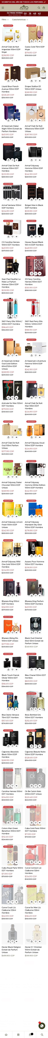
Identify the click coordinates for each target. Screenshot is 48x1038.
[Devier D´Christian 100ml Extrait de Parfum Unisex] (35, 934)
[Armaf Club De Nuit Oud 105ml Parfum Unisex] (12, 429)
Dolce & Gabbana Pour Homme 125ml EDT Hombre (35, 1024)
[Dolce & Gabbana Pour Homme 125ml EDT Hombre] (35, 1008)
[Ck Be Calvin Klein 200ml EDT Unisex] (35, 778)
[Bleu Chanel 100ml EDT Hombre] (35, 662)
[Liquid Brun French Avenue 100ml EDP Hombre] (12, 73)
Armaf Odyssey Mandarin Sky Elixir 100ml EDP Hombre (34, 524)
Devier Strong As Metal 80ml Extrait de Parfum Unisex (12, 987)
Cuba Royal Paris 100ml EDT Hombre (12, 869)
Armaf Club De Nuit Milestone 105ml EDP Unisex (34, 128)
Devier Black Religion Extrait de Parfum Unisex (11, 949)
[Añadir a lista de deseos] (12, 41)
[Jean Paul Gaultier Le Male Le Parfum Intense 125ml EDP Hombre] (12, 266)
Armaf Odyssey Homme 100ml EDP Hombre (34, 168)
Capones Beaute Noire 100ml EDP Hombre (35, 753)
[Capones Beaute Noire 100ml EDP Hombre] (35, 738)
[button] (43, 7)
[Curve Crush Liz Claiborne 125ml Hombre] (12, 894)
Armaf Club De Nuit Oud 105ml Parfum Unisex (10, 445)
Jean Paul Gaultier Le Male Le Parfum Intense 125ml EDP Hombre (11, 283)
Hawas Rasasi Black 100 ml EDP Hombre (34, 243)
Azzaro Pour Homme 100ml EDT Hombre (34, 563)
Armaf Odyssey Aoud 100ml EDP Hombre (34, 444)
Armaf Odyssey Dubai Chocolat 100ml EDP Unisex (12, 485)
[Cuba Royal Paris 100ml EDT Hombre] (12, 854)
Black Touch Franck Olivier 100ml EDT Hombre (10, 678)
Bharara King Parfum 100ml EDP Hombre (34, 602)
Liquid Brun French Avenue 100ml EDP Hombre (10, 89)
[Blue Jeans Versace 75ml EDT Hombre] (12, 701)
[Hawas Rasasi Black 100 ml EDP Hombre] (35, 229)
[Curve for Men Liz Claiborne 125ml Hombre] (35, 894)
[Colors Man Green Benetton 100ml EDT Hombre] (12, 815)
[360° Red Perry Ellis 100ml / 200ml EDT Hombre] (35, 308)
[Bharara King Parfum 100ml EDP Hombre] (35, 588)
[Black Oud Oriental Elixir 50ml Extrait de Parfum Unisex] (35, 625)
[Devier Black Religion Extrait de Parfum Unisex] (12, 934)
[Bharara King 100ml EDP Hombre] (12, 588)
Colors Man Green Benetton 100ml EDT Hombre (11, 831)
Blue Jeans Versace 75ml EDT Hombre (10, 716)
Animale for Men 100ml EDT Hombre (12, 404)
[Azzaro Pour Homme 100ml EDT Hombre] (35, 548)
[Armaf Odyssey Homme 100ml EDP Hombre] (35, 152)
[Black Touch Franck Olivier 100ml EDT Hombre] (12, 662)
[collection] (18, 1035)
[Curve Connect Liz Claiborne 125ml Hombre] (35, 854)
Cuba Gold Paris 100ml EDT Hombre (35, 829)
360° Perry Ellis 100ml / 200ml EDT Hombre (12, 322)
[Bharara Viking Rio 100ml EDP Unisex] (12, 625)
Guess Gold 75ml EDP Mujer (35, 48)
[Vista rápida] (16, 41)
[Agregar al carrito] (8, 41)
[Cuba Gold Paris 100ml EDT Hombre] (35, 815)
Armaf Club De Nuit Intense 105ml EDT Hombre (10, 168)
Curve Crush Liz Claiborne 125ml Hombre (9, 910)
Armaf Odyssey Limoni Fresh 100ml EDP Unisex (12, 524)
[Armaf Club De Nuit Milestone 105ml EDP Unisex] (35, 112)
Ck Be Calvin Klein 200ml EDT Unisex (33, 792)
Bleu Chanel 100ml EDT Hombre (35, 676)
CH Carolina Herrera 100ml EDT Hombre (11, 243)
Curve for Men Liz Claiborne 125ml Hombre (33, 910)
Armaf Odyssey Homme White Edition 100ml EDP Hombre (35, 485)
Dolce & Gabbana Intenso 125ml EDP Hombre (10, 1024)
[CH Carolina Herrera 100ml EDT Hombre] (12, 229)
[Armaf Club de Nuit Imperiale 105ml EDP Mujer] (12, 33)
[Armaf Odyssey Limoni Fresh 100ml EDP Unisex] (12, 508)
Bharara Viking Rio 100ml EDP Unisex (10, 639)
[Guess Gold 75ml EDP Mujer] (35, 33)
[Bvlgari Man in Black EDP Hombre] (35, 192)
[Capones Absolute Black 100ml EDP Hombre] (12, 738)
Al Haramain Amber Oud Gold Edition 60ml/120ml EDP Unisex (10, 365)
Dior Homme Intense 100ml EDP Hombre (34, 985)
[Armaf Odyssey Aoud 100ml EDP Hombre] (35, 429)
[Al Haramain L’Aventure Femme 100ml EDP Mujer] (35, 347)
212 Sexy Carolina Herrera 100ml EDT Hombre (33, 281)
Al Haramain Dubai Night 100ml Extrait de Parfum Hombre (12, 128)
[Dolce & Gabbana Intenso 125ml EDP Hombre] (12, 1008)
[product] (6, 1034)
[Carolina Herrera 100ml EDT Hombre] (12, 778)
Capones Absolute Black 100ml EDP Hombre (10, 754)
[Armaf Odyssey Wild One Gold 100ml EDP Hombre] (12, 548)
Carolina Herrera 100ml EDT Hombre (12, 792)
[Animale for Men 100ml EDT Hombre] (12, 390)
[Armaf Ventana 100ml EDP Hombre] (12, 192)
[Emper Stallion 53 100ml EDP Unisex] (35, 73)
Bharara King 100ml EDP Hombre (10, 602)
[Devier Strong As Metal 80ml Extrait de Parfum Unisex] (12, 971)
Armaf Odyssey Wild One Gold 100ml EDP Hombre (11, 564)
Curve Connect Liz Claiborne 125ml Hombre (33, 870)
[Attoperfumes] (24, 7)
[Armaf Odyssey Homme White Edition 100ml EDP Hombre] (35, 469)
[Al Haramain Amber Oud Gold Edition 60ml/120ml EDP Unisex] (12, 347)
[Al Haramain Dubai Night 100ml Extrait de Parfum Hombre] (12, 112)
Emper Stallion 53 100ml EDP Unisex (33, 87)
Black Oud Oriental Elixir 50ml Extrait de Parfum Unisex (34, 641)
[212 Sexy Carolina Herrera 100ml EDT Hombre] (35, 266)
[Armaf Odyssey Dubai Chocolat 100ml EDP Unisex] (12, 469)
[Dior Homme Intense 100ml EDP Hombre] (35, 971)
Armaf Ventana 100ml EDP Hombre (11, 206)
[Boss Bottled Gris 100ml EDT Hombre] (35, 701)
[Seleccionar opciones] (31, 200)
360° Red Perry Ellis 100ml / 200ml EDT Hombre (34, 324)
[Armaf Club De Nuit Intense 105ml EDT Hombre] (12, 152)
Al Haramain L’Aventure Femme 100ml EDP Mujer (35, 363)
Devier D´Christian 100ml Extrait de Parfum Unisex (33, 949)
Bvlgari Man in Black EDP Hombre (34, 206)
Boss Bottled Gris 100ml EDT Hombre (34, 716)
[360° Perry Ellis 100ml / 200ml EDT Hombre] (12, 308)
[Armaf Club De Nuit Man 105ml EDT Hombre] (35, 390)
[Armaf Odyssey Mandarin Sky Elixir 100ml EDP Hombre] (35, 508)
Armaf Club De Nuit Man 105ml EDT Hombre (33, 406)
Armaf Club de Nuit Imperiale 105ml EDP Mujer (11, 49)
